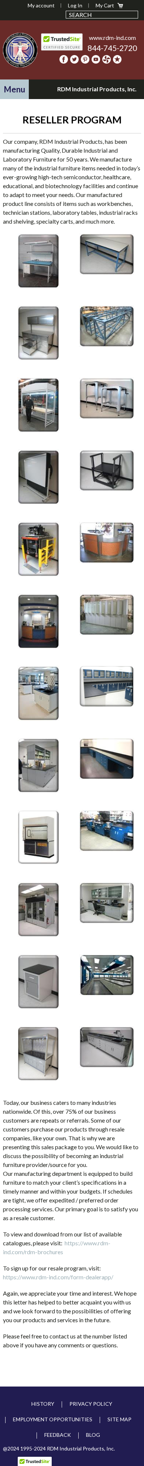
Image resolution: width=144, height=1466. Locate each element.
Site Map (119, 1419)
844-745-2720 (112, 47)
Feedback (57, 1435)
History (42, 1404)
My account (41, 5)
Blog (93, 1435)
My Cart (105, 5)
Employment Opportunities (52, 1419)
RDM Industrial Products (20, 49)
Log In (75, 5)
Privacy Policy (90, 1404)
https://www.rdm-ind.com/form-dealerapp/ (58, 1276)
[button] (14, 89)
